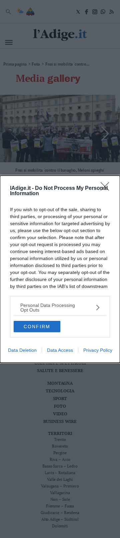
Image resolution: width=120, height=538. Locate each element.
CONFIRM (37, 326)
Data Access (60, 350)
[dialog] (60, 269)
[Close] (107, 188)
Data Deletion (22, 350)
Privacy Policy (97, 350)
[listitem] (60, 307)
